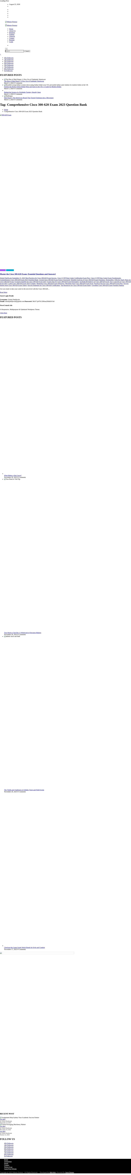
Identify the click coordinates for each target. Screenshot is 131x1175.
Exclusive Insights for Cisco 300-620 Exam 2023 (30, 282)
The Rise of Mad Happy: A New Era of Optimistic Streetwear (24, 81)
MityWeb (53, 1172)
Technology (10, 270)
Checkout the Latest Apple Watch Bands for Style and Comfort (24, 947)
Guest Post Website (10, 1169)
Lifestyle (12, 36)
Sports (6, 1163)
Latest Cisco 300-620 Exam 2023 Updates (22, 283)
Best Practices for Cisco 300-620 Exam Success (41, 278)
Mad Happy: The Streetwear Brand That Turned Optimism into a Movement (28, 98)
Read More (3, 292)
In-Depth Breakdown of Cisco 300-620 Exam (94, 282)
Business (12, 32)
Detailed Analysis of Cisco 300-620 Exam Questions (88, 280)
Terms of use (8, 1167)
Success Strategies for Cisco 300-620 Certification (44, 285)
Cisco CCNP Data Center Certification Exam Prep (73, 278)
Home (11, 29)
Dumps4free (110, 280)
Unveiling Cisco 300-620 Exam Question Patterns (108, 285)
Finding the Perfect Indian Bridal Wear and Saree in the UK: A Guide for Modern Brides (32, 87)
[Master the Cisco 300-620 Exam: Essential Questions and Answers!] (65, 191)
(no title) (2, 1119)
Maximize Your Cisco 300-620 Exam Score (79, 283)
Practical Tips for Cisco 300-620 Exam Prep (108, 283)
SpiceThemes (69, 1172)
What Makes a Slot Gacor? (12, 475)
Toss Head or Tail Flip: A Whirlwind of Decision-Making (22, 633)
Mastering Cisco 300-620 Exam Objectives (50, 283)
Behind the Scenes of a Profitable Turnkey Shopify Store (22, 92)
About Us (12, 31)
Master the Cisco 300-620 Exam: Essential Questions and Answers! (28, 274)
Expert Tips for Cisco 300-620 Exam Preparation (63, 282)
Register (12, 40)
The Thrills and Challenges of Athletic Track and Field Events (24, 790)
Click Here (3, 313)
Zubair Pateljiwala (6, 278)
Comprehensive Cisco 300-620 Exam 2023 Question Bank (19, 280)
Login (11, 42)
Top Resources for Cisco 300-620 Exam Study (76, 285)
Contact (11, 38)
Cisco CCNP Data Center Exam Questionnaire (106, 278)
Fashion (11, 34)
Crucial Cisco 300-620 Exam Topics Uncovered (54, 280)
